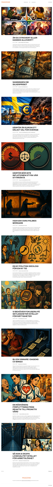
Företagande (25, 460)
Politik (29, 132)
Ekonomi (19, 86)
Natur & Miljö (24, 270)
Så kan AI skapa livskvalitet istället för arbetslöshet (25, 456)
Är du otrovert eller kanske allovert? (25, 39)
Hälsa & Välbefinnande (21, 42)
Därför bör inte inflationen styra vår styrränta (25, 175)
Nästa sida (50, 471)
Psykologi (27, 42)
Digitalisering (21, 460)
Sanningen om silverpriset (21, 83)
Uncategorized (33, 132)
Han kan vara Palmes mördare (24, 222)
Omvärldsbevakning (24, 86)
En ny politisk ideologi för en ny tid (26, 267)
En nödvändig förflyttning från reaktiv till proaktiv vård (25, 408)
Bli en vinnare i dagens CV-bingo (26, 360)
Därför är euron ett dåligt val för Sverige (25, 129)
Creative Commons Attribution (26, 480)
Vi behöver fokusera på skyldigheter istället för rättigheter (26, 314)
